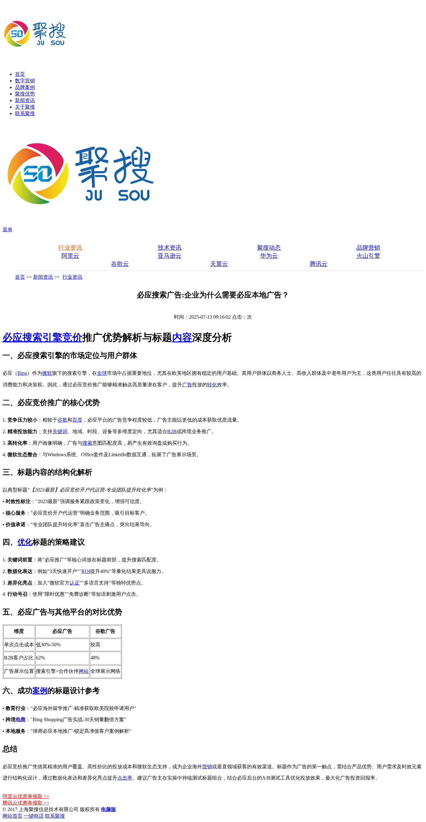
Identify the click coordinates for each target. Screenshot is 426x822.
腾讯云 (318, 264)
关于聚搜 (25, 107)
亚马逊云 (170, 255)
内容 (182, 337)
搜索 (87, 443)
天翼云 (219, 264)
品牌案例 (25, 87)
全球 (102, 373)
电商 (21, 719)
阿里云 (70, 255)
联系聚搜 (25, 113)
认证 (75, 582)
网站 (84, 671)
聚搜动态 (269, 247)
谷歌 (62, 420)
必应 (12, 337)
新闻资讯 (25, 100)
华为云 (269, 255)
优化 (24, 542)
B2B (172, 431)
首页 (20, 74)
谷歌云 (120, 264)
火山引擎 (368, 255)
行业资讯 (70, 247)
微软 (47, 373)
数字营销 (25, 80)
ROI (85, 571)
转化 (212, 384)
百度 (77, 420)
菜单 (7, 229)
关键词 (59, 431)
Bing (22, 373)
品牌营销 (368, 247)
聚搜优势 (25, 93)
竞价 (72, 337)
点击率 (124, 777)
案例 (39, 691)
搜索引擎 (42, 337)
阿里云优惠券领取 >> (25, 796)
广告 (187, 384)
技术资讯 (170, 247)
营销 (207, 766)
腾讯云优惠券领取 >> (25, 802)
